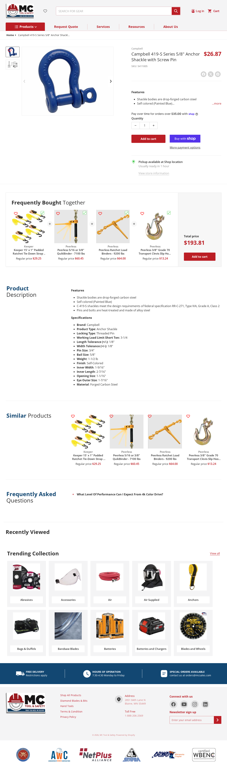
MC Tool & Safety (107, 735)
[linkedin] (205, 704)
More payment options (185, 147)
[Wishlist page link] (45, 11)
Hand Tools (67, 706)
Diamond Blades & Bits (73, 700)
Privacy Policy (68, 717)
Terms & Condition (71, 711)
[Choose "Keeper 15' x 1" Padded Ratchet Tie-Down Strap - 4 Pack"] (42, 213)
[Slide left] (24, 81)
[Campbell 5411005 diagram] (13, 64)
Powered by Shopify (125, 735)
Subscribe (217, 720)
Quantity (137, 118)
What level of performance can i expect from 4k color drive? (120, 494)
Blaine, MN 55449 (135, 703)
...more (216, 103)
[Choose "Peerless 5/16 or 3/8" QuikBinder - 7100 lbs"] (84, 213)
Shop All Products (70, 695)
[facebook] (173, 704)
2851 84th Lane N (135, 700)
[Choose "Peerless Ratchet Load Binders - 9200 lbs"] (126, 213)
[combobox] (116, 11)
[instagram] (195, 704)
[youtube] (184, 704)
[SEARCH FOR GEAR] (176, 11)
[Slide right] (110, 81)
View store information (154, 173)
